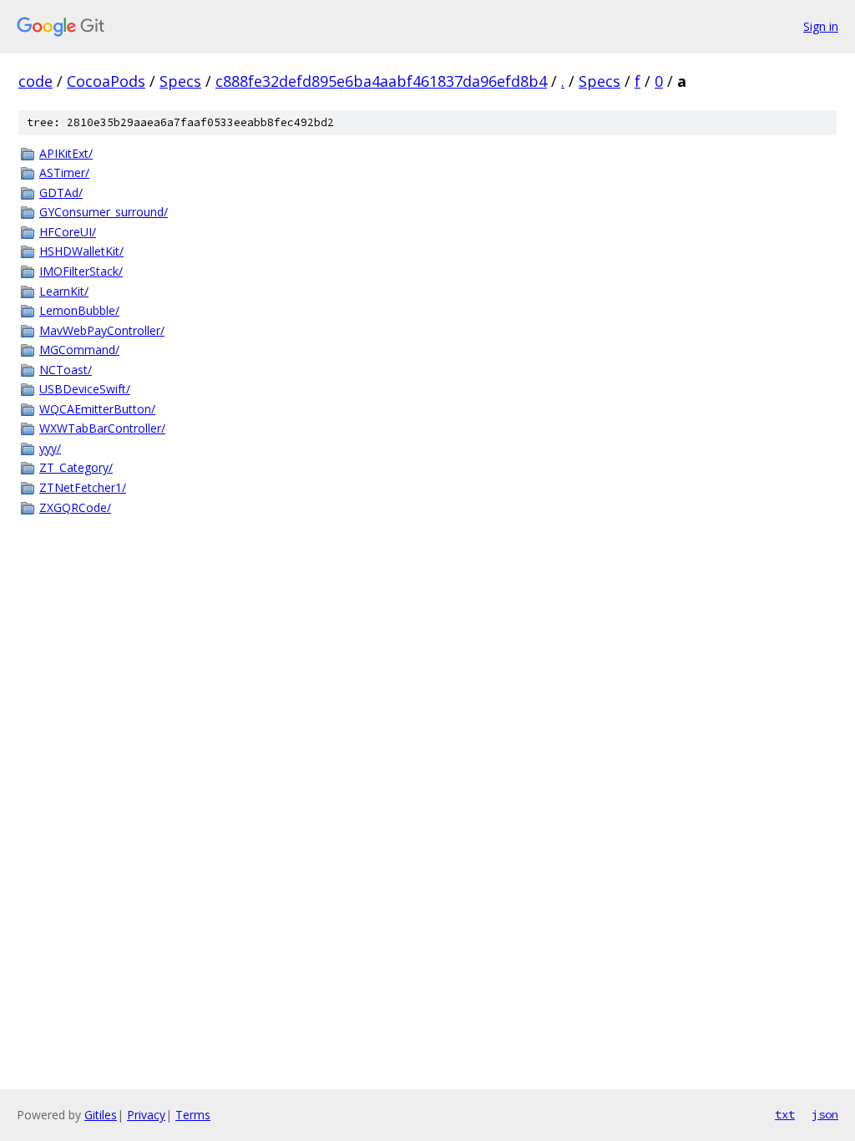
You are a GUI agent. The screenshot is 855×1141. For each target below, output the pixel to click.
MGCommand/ (79, 350)
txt (785, 1114)
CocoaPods (106, 81)
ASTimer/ (64, 172)
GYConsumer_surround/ (103, 212)
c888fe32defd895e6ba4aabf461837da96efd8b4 (381, 81)
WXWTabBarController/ (102, 428)
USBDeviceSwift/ (84, 389)
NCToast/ (65, 370)
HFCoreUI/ (67, 232)
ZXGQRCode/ (75, 507)
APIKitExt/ (66, 153)
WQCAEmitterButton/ (97, 409)
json (825, 1114)
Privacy (146, 1115)
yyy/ (50, 448)
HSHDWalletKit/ (81, 251)
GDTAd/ (61, 192)
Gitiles (100, 1115)
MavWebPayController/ (101, 330)
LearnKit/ (64, 291)
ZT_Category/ (76, 467)
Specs (180, 81)
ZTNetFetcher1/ (82, 487)
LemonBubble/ (79, 310)
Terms (192, 1115)
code (35, 81)
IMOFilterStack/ (81, 271)
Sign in (820, 26)
